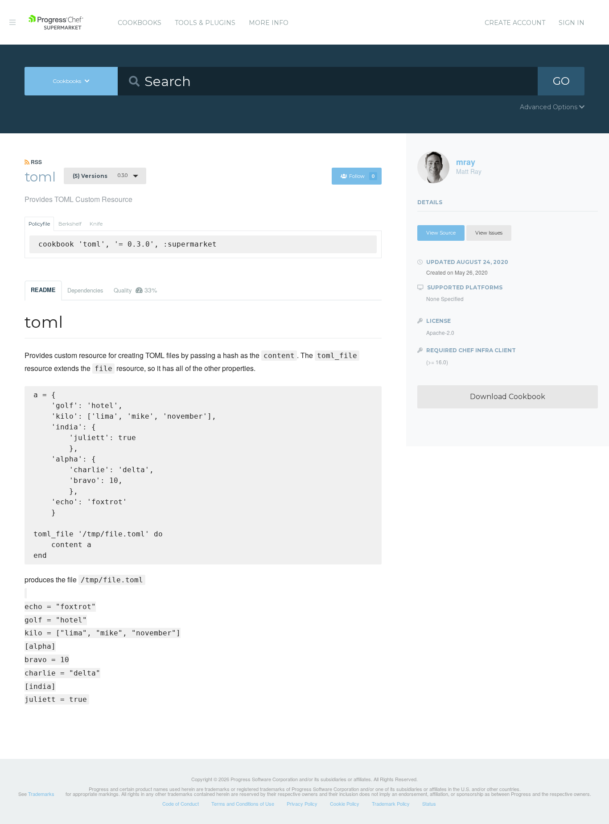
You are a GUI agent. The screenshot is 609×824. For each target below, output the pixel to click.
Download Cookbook (507, 396)
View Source (441, 233)
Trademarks (41, 793)
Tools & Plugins (205, 23)
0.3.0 (100, 175)
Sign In (571, 23)
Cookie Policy (344, 803)
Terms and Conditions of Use (242, 803)
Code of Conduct (180, 803)
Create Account (515, 23)
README (43, 290)
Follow (362, 176)
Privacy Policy (302, 803)
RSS (35, 162)
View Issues (488, 233)
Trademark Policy (391, 803)
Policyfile (39, 224)
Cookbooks (139, 23)
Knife (96, 224)
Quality (135, 289)
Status (429, 803)
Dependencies (85, 290)
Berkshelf (70, 224)
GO (561, 80)
